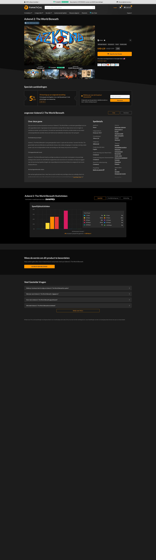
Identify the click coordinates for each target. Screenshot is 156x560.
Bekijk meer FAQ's (78, 310)
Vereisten (126, 113)
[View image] (32, 74)
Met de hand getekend (121, 158)
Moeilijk (117, 145)
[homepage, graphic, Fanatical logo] (33, 7)
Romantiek (118, 153)
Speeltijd (100, 198)
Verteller (117, 171)
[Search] (93, 7)
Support (129, 13)
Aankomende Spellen (60, 13)
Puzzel (117, 44)
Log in (115, 7)
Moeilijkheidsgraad (113, 198)
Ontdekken (27, 13)
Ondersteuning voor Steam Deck (102, 152)
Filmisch (117, 164)
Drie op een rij (111, 44)
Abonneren (120, 100)
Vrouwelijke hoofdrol (121, 147)
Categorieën (38, 13)
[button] (31, 2)
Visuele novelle (123, 44)
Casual (117, 138)
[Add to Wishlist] (130, 40)
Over (113, 113)
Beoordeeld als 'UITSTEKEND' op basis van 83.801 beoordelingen (86, 2)
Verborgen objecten (102, 44)
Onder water (118, 156)
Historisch (117, 149)
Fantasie (117, 160)
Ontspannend (119, 151)
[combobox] (78, 7)
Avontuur (117, 140)
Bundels (48, 13)
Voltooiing (126, 198)
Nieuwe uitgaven (74, 13)
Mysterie (84, 13)
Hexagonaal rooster (120, 173)
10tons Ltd (96, 144)
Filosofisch (118, 162)
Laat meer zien (77, 177)
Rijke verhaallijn (119, 135)
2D (115, 169)
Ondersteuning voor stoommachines (103, 157)
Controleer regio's (102, 61)
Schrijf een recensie (39, 266)
